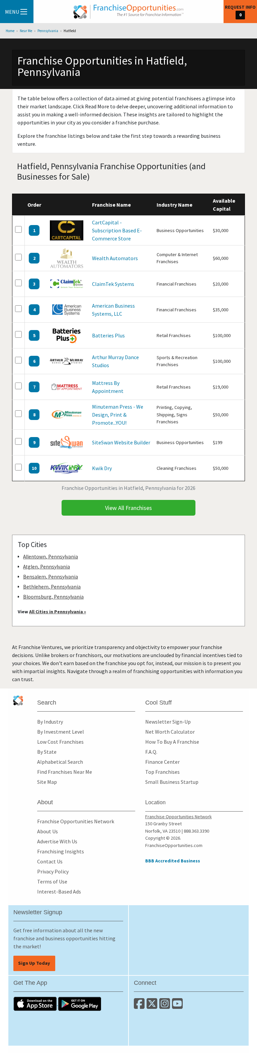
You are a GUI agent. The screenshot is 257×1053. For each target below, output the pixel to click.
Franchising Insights (60, 851)
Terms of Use (52, 881)
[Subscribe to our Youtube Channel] (178, 1006)
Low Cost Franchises (60, 741)
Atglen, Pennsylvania (46, 566)
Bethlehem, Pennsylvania (52, 587)
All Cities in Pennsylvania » (57, 612)
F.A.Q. (151, 751)
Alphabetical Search (60, 761)
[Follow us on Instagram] (165, 1006)
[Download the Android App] (79, 1003)
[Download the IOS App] (35, 1003)
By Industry (50, 721)
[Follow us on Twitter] (153, 1006)
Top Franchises (162, 771)
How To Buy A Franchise (172, 741)
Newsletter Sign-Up (168, 721)
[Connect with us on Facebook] (140, 1006)
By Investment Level (60, 731)
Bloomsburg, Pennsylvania (53, 597)
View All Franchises (128, 508)
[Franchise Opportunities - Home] (128, 11)
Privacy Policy (53, 871)
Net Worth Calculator (170, 731)
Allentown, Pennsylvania (50, 556)
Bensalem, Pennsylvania (50, 576)
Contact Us (50, 861)
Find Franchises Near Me (64, 771)
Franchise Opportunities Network (75, 821)
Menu (12, 11)
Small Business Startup (171, 781)
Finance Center (162, 761)
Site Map (47, 781)
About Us (47, 831)
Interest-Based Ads (59, 891)
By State (47, 751)
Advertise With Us (57, 841)
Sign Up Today (34, 963)
